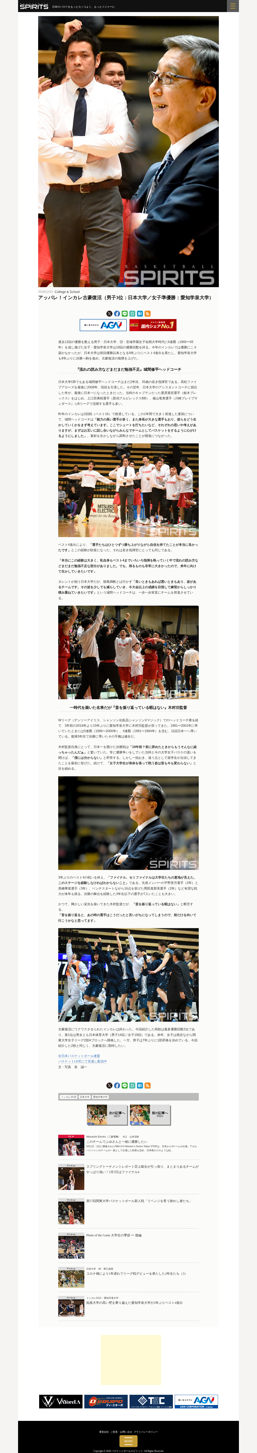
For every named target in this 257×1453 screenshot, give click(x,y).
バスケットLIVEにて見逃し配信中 (82, 1061)
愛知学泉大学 (100, 1097)
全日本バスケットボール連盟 (79, 1056)
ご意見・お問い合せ (121, 1432)
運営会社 (104, 1432)
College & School (67, 292)
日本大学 (85, 1097)
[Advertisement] (131, 1360)
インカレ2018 (68, 1097)
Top (247, 1443)
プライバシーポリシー (146, 1432)
